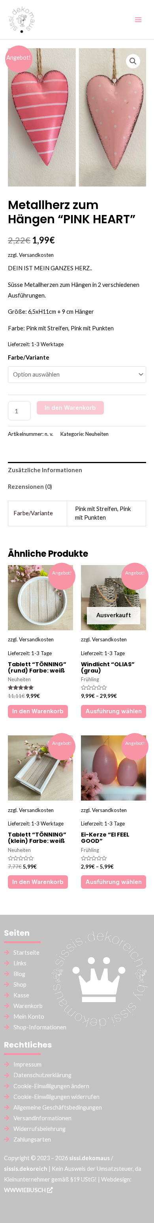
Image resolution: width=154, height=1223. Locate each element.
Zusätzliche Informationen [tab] (45, 470)
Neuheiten (97, 434)
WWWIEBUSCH (25, 1190)
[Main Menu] (138, 19)
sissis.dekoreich (25, 1168)
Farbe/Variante (28, 357)
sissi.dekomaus (89, 1158)
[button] (133, 61)
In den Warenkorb (70, 407)
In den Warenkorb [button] (38, 711)
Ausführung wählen (113, 711)
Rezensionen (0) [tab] (30, 486)
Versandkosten (36, 255)
